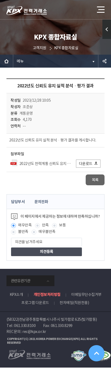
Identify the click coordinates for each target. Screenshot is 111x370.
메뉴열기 (100, 9)
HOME (6, 61)
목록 (95, 179)
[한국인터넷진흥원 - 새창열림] (78, 352)
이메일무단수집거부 (86, 294)
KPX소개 (16, 294)
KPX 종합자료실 (66, 47)
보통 (62, 225)
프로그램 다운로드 (35, 302)
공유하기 (104, 61)
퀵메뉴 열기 (106, 29)
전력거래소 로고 (26, 10)
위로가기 (96, 353)
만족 (45, 225)
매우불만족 (47, 231)
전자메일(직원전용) (74, 302)
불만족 (23, 231)
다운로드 (85, 163)
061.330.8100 (25, 325)
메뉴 (20, 61)
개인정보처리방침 (47, 294)
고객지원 (39, 47)
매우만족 (25, 225)
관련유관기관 (20, 280)
